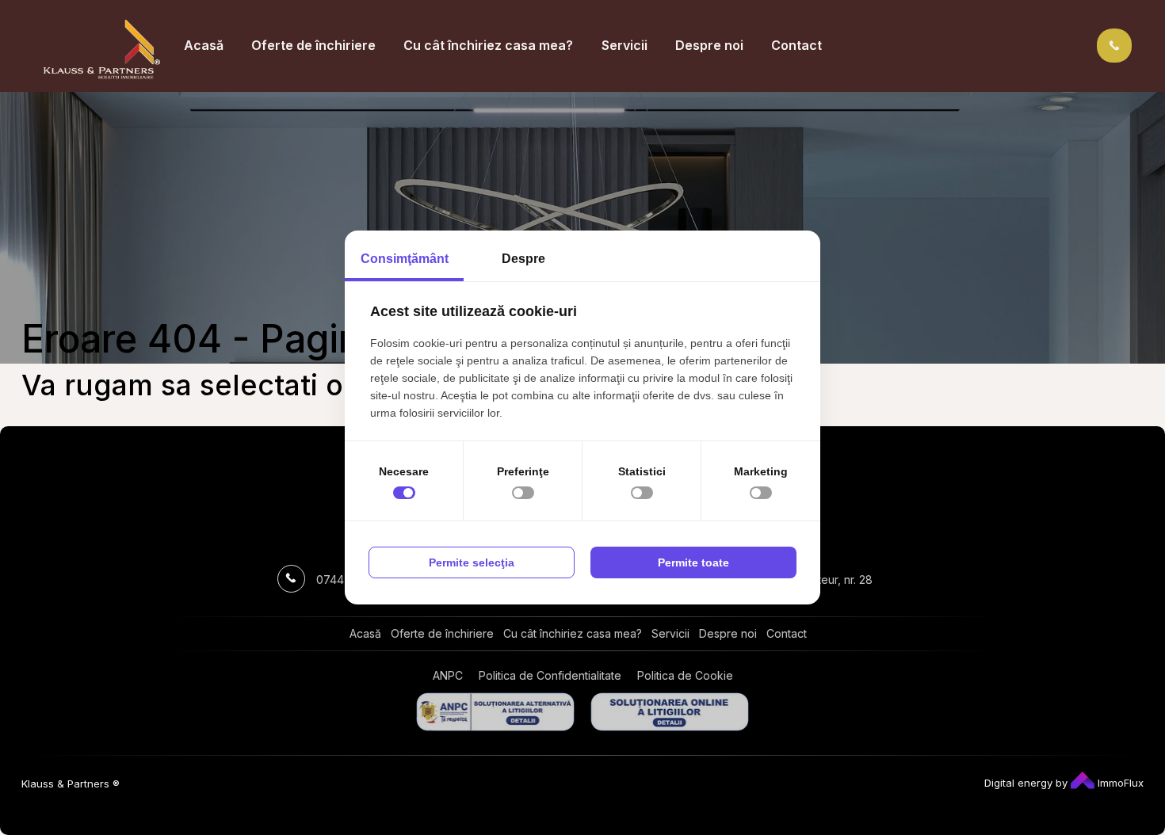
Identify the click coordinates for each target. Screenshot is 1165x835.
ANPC (448, 675)
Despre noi (709, 45)
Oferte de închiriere (313, 45)
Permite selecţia (471, 562)
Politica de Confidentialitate (550, 675)
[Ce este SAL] (495, 711)
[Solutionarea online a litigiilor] (669, 711)
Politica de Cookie (685, 675)
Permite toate (693, 562)
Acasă (203, 45)
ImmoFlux (1119, 782)
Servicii (624, 45)
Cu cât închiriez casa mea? (488, 45)
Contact (796, 45)
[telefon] (1114, 44)
